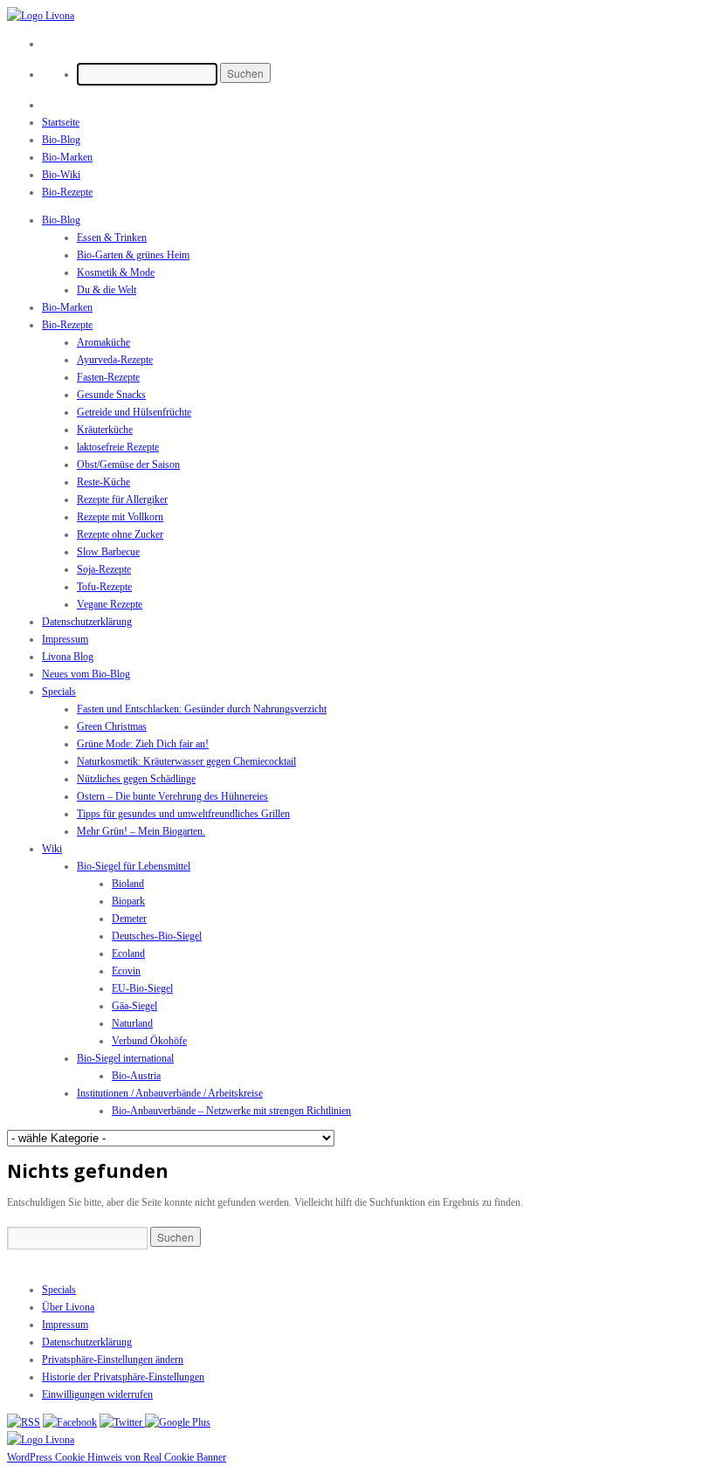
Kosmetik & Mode (116, 272)
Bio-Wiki (61, 175)
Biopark (128, 901)
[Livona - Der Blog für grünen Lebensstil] (40, 1440)
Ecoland (128, 953)
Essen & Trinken (112, 237)
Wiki (52, 849)
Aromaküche (103, 342)
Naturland (132, 1023)
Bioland (128, 884)
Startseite (60, 122)
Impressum (65, 639)
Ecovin (126, 971)
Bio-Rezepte (67, 192)
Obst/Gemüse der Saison (128, 464)
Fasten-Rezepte (108, 377)
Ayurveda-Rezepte (115, 360)
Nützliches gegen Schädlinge (136, 779)
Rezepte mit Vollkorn (120, 517)
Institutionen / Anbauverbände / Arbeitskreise (170, 1093)
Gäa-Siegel (134, 1006)
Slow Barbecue (108, 552)
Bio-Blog (61, 140)
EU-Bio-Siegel (142, 988)
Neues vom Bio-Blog (86, 674)
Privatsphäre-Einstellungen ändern (112, 1359)
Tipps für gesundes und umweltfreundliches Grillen (183, 814)
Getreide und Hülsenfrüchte (134, 412)
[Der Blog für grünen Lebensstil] (40, 16)
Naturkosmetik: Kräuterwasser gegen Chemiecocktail (186, 761)
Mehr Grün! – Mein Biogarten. (141, 831)
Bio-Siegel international (125, 1058)
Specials (59, 691)
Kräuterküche (105, 429)
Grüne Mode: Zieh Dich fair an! (143, 744)
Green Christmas (112, 726)
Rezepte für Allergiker (122, 499)
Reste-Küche (103, 482)
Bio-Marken (67, 157)
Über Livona (68, 1307)
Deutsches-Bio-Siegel (157, 936)
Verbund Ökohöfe (149, 1041)
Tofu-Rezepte (104, 587)
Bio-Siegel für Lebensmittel (133, 866)
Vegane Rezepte (109, 604)
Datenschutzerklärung (87, 622)
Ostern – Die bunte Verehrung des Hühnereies (172, 796)
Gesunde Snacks (111, 395)
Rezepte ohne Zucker (120, 534)
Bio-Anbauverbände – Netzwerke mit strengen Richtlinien (231, 1111)
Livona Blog (67, 656)
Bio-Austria (136, 1076)
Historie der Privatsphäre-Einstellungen (123, 1377)
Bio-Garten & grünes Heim (133, 255)
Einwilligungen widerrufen (97, 1394)
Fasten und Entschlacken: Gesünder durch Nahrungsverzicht (202, 709)
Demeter (129, 918)
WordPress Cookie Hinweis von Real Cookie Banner (116, 1457)
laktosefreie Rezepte (118, 447)
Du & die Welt (106, 290)
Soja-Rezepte (104, 569)
